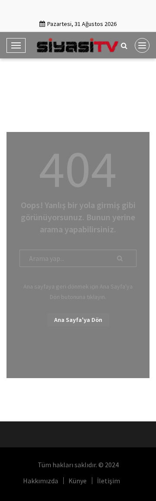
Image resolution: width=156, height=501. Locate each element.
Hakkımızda (40, 480)
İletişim (108, 480)
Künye (77, 480)
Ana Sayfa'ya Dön (78, 320)
